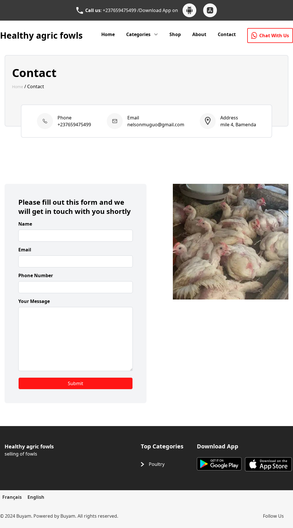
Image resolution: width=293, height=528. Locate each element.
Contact (227, 34)
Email (24, 250)
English (35, 497)
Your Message (34, 301)
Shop (175, 34)
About (199, 34)
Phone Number (35, 275)
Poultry (157, 464)
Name (25, 224)
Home (108, 34)
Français (12, 497)
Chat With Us (274, 35)
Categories (138, 34)
